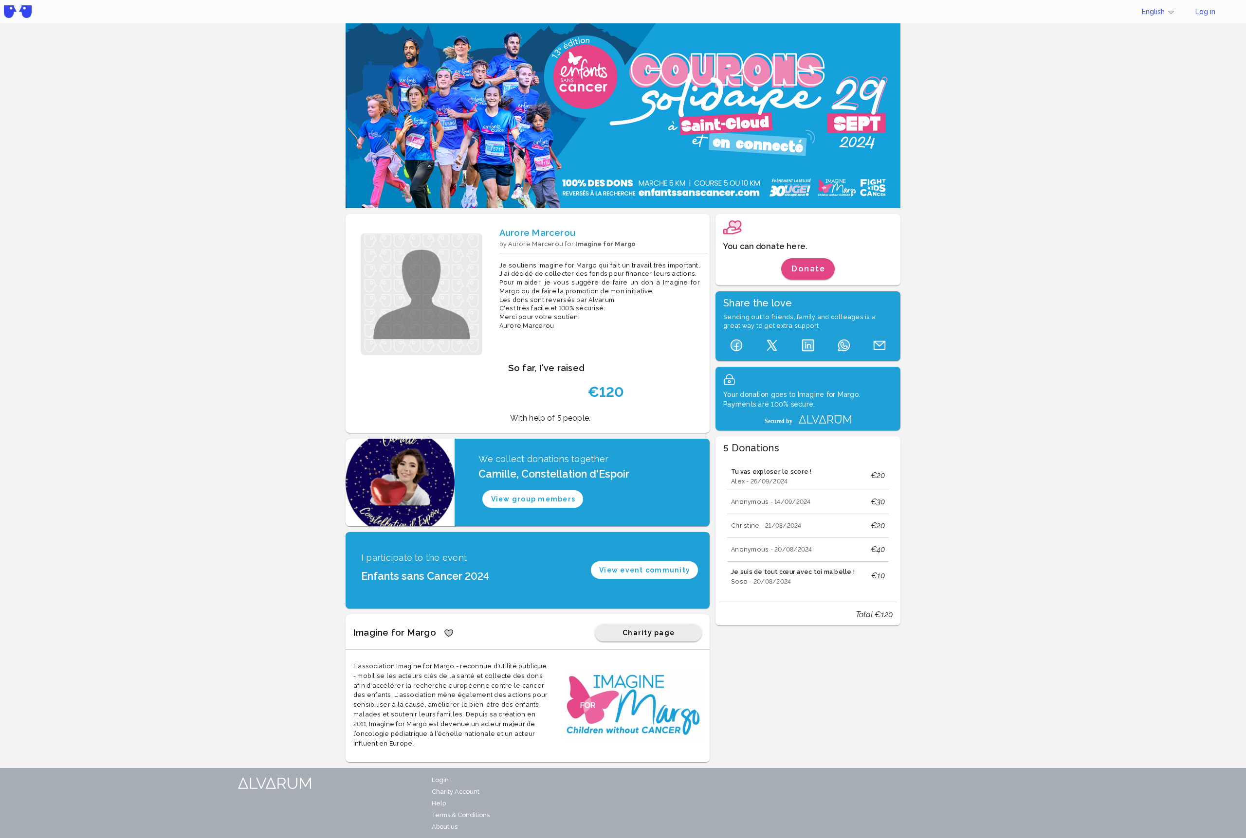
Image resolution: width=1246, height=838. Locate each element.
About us (445, 826)
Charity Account (455, 791)
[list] (808, 526)
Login (440, 780)
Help (439, 803)
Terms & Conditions (461, 815)
